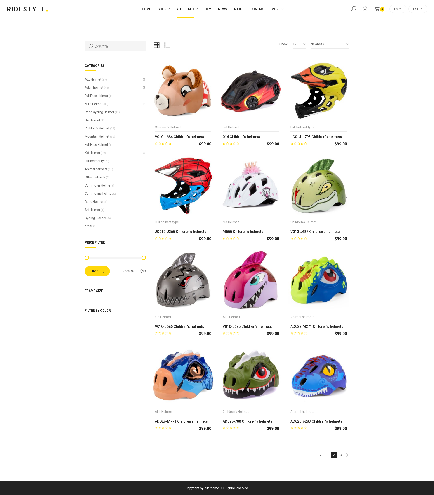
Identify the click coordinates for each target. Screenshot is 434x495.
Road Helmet (94, 201)
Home (146, 9)
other (88, 226)
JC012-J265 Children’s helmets (180, 232)
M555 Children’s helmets (243, 232)
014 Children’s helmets (241, 137)
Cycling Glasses (96, 218)
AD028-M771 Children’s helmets (181, 421)
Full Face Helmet (96, 96)
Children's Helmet (97, 128)
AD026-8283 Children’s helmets (316, 421)
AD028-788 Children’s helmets (247, 421)
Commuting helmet (99, 193)
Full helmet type (96, 161)
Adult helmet (94, 87)
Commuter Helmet (98, 185)
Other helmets (95, 177)
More (275, 9)
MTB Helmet (94, 104)
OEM (208, 9)
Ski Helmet (92, 120)
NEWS (222, 9)
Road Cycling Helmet (99, 112)
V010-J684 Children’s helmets (179, 137)
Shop (162, 9)
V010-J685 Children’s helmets (247, 326)
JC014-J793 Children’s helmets (316, 137)
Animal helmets (96, 169)
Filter (93, 271)
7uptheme (211, 488)
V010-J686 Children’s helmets (179, 326)
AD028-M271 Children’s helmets (316, 326)
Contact (258, 9)
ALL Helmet (185, 9)
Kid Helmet (92, 153)
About (239, 9)
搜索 (90, 46)
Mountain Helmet (97, 136)
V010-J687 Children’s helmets (315, 232)
